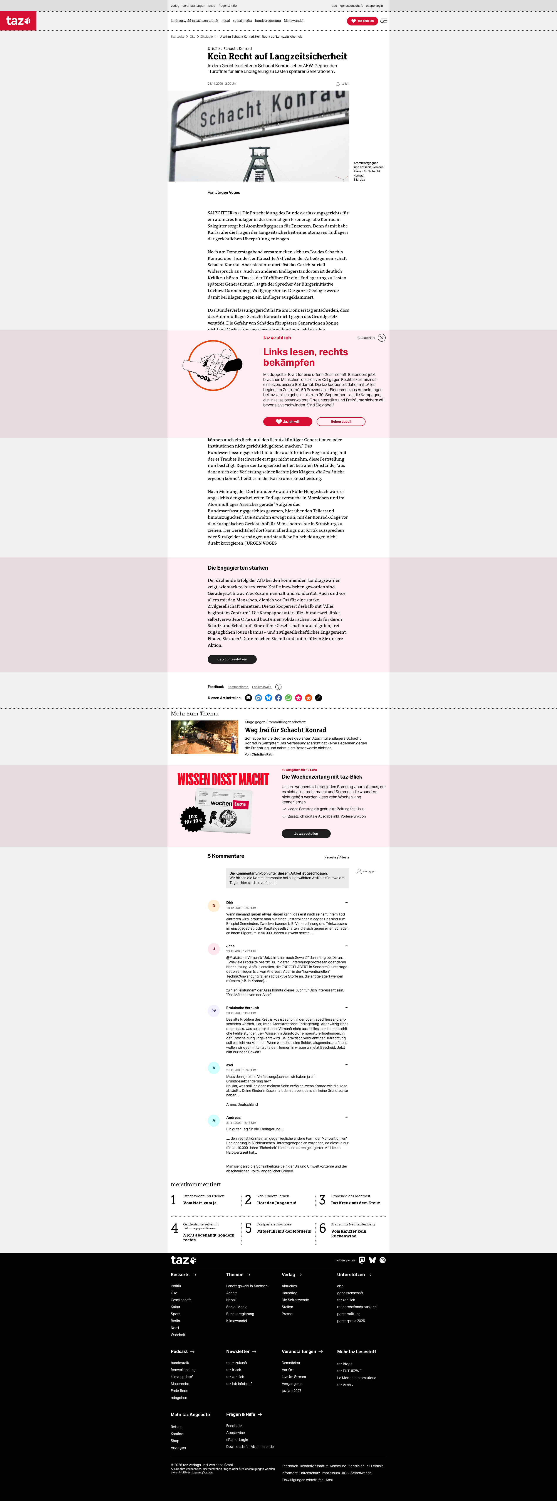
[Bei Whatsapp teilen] (288, 697)
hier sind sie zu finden (258, 882)
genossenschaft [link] (351, 6)
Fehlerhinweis (262, 687)
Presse (287, 1314)
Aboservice (235, 1432)
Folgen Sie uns (346, 1260)
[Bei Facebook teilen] (278, 697)
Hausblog (289, 1293)
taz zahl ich (346, 1300)
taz (184, 1260)
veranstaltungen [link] (194, 6)
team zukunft (236, 1363)
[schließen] (381, 337)
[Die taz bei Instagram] (382, 1262)
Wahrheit (178, 1335)
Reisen (176, 1427)
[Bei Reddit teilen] (308, 697)
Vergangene (292, 1384)
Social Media (236, 1307)
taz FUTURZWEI (349, 1371)
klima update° (182, 1377)
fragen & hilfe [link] (227, 6)
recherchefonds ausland (357, 1307)
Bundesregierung (240, 1314)
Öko (192, 36)
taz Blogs (344, 1364)
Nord (175, 1328)
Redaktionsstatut (314, 1466)
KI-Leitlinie (375, 1466)
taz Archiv (345, 1385)
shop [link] (211, 6)
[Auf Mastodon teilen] (258, 697)
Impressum (331, 1473)
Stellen (287, 1307)
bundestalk (180, 1363)
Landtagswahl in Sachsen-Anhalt (247, 1289)
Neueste (330, 857)
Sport (175, 1314)
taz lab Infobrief (239, 1384)
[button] (383, 21)
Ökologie (207, 36)
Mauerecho (180, 1384)
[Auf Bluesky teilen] (268, 697)
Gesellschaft (181, 1300)
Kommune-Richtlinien (348, 1466)
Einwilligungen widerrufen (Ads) (307, 1480)
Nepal (231, 1300)
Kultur (176, 1307)
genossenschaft (350, 1293)
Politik (176, 1286)
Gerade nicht (366, 338)
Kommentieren (238, 687)
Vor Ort (288, 1370)
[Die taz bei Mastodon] (362, 1262)
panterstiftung (349, 1314)
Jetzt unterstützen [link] (232, 659)
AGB (345, 1473)
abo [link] (334, 6)
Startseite (178, 36)
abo (340, 1286)
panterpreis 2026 (351, 1321)
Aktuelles (289, 1286)
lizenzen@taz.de (202, 1472)
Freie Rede (179, 1390)
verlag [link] (175, 6)
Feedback (234, 1426)
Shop (175, 1441)
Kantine (177, 1434)
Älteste (344, 857)
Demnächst (291, 1363)
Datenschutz (310, 1473)
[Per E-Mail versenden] (248, 697)
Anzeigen (178, 1447)
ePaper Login (237, 1439)
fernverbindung (183, 1370)
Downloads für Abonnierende (250, 1446)
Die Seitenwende (295, 1300)
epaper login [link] (374, 6)
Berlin (175, 1321)
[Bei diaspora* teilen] (298, 697)
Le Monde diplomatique (356, 1378)
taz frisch (233, 1370)
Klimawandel (236, 1321)
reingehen (179, 1397)
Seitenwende (361, 1473)
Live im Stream (294, 1377)
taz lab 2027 (291, 1390)
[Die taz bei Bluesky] (372, 1262)
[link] (195, 21)
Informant (290, 1473)
